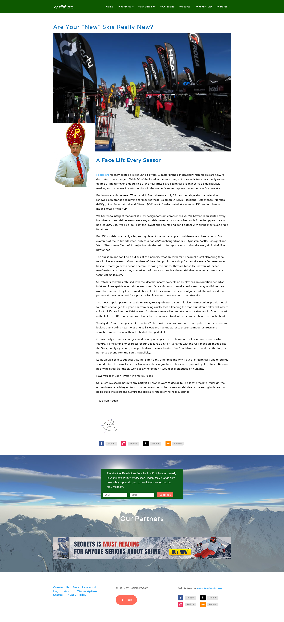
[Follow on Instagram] (123, 443)
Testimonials (126, 6)
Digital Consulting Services (209, 588)
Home (109, 6)
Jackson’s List (203, 6)
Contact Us (61, 587)
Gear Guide (145, 6)
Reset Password (84, 587)
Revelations (167, 6)
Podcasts (184, 6)
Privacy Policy (76, 594)
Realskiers (102, 174)
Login (57, 591)
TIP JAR (126, 600)
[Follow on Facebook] (101, 443)
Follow (111, 443)
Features (221, 6)
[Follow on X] (146, 443)
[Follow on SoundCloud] (168, 443)
